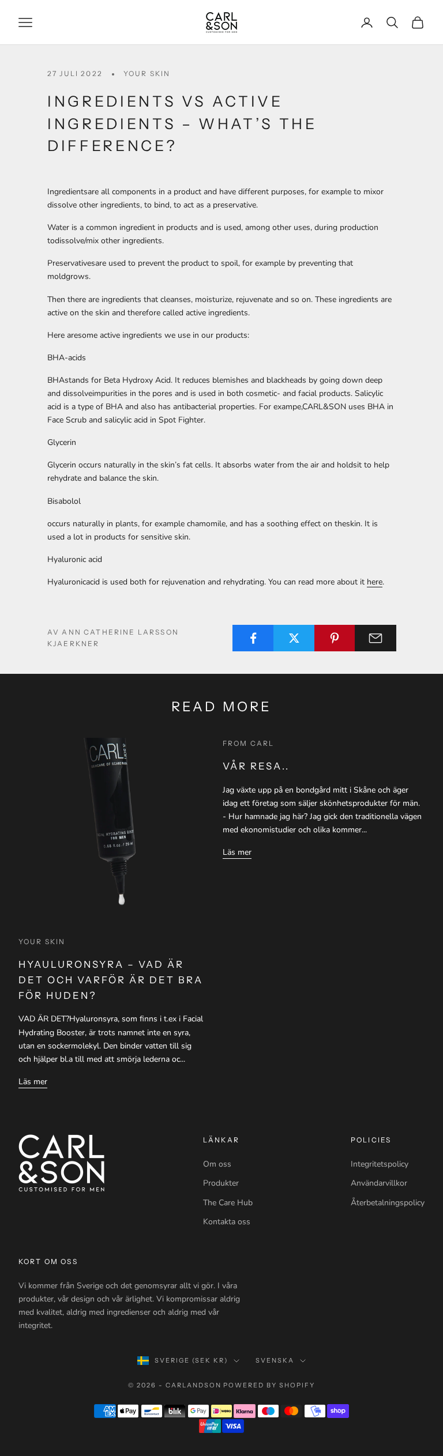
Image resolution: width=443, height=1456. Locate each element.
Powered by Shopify (269, 1385)
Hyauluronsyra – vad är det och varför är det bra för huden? (110, 980)
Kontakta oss (226, 1221)
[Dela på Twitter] (294, 638)
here (374, 581)
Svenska (275, 1360)
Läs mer (32, 1081)
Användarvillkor (379, 1183)
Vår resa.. (256, 766)
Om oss (217, 1164)
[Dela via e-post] (375, 638)
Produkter (221, 1183)
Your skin (146, 73)
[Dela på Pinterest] (335, 638)
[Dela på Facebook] (253, 638)
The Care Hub (228, 1202)
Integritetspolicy (379, 1164)
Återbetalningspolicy (388, 1202)
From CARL (248, 743)
